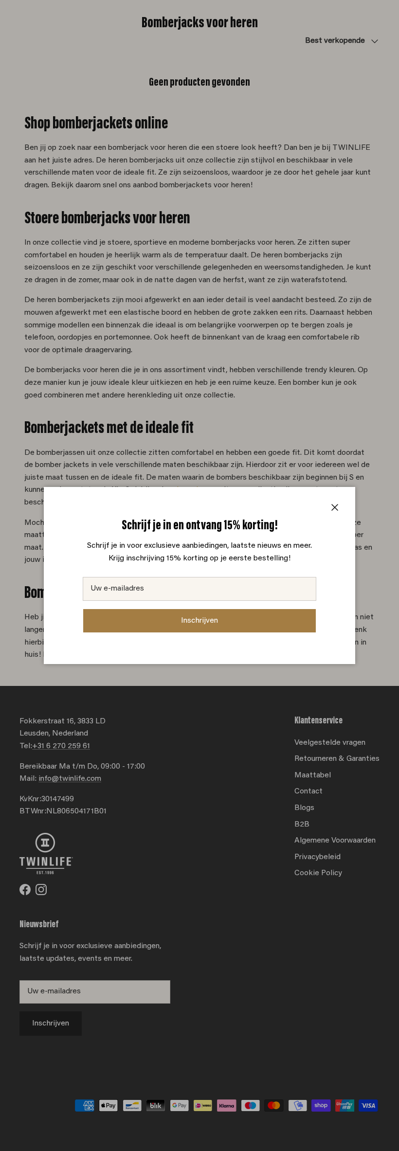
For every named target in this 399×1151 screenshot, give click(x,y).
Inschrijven (199, 621)
